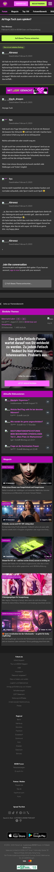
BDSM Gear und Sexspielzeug (28, 30)
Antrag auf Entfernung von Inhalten (19, 687)
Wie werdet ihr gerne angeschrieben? (26, 421)
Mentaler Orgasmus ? (19, 400)
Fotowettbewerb (40, 11)
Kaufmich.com (19, 793)
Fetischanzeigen (19, 767)
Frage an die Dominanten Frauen (24, 446)
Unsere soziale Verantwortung (19, 702)
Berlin (19, 719)
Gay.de (19, 789)
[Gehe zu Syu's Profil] (4, 121)
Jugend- (13, 683)
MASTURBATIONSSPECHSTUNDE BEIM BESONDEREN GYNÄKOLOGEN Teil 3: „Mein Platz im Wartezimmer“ (26, 434)
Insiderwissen (16, 403)
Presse (19, 706)
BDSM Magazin (22, 664)
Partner (15, 782)
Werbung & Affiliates (19, 698)
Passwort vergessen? (19, 675)
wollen (26, 679)
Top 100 (25, 11)
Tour (12, 664)
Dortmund (19, 738)
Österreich (19, 750)
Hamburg (19, 723)
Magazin (14, 11)
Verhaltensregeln (19, 690)
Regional (19, 716)
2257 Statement (19, 694)
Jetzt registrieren (27, 383)
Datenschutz (23, 683)
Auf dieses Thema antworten (27, 38)
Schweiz (19, 754)
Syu (10, 120)
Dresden (19, 746)
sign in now (14, 270)
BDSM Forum (19, 764)
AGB (19, 668)
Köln (19, 742)
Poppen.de (19, 785)
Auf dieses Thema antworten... (19, 283)
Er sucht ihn (19, 771)
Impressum (19, 671)
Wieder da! (21, 4)
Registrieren (38, 4)
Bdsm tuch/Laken (8, 319)
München (19, 727)
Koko (19, 796)
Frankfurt (19, 731)
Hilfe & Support (19, 660)
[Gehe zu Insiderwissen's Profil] (7, 401)
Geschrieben (20, 56)
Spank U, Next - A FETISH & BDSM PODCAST (19, 818)
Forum (4, 11)
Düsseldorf (19, 735)
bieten (18, 679)
